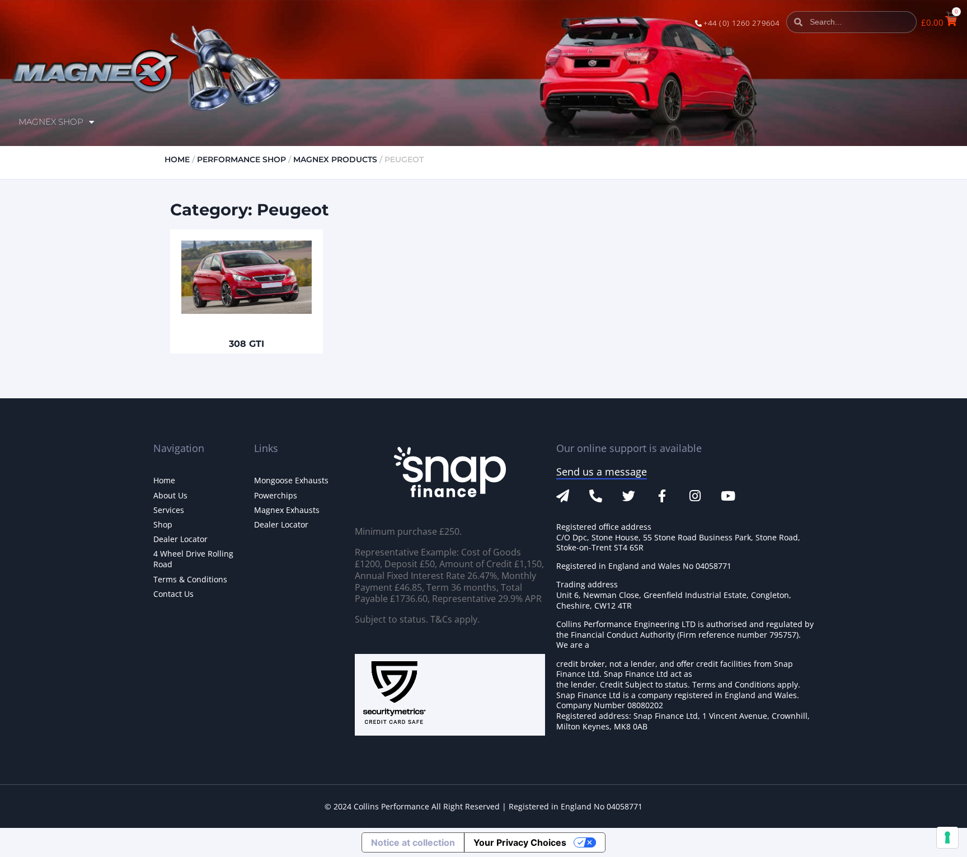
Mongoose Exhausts (291, 480)
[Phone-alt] (595, 495)
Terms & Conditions (190, 579)
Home (177, 159)
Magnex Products (335, 159)
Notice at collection (413, 842)
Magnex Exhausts (287, 510)
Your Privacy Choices (519, 842)
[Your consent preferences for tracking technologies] (947, 837)
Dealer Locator (180, 539)
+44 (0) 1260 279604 (741, 23)
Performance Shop (241, 159)
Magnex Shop (50, 121)
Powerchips (275, 495)
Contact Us (173, 593)
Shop (162, 524)
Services (168, 510)
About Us (170, 495)
